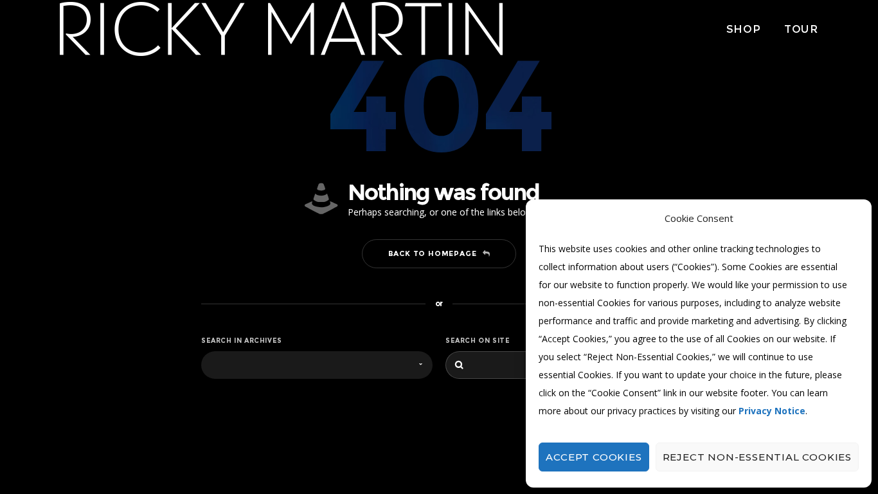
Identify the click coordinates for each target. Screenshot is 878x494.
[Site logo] (281, 29)
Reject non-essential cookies (757, 457)
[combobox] (317, 365)
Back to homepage (432, 253)
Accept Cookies (593, 457)
